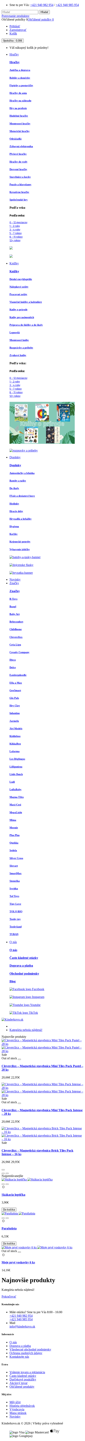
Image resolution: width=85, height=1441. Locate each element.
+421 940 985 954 (67, 5)
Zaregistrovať (17, 30)
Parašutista (9, 1228)
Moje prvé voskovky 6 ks (18, 1262)
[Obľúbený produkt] (19, 1059)
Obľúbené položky (41, 19)
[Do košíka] (3, 1169)
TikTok (33, 1012)
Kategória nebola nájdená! (25, 1030)
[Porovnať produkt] (7, 1173)
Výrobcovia (16, 1409)
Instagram (37, 997)
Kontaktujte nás (19, 1356)
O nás (13, 1342)
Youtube (35, 1005)
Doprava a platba (20, 1346)
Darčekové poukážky (22, 1379)
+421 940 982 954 (41, 5)
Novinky (15, 1416)
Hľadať (44, 12)
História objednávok (22, 1405)
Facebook (37, 989)
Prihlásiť (14, 26)
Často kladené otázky (22, 1375)
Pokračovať (9, 1296)
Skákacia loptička (13, 1194)
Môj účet (15, 1402)
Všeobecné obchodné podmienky (30, 1349)
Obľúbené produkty (21, 1386)
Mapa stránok (17, 1413)
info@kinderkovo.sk (22, 1326)
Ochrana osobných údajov (25, 1353)
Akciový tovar (18, 1383)
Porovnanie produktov (15, 16)
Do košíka (9, 1209)
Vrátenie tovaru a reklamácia (27, 1372)
